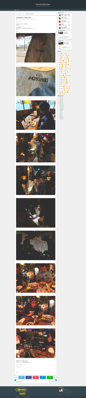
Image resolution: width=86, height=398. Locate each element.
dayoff (67, 60)
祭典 (63, 93)
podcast (66, 71)
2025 (60, 98)
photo (60, 71)
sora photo (61, 86)
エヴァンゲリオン (62, 90)
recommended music (63, 82)
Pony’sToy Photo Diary (43, 4)
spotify (68, 86)
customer (29, 19)
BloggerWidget (70, 39)
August (61, 110)
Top (17, 10)
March (60, 116)
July (60, 111)
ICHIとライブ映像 (66, 43)
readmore (64, 38)
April (60, 115)
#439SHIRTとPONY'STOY (23, 17)
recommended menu (63, 79)
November (61, 106)
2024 (60, 99)
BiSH (65, 53)
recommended (33, 19)
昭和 (67, 90)
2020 (60, 104)
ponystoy (61, 75)
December (61, 105)
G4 (65, 66)
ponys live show (65, 42)
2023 (60, 100)
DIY (60, 62)
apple (60, 53)
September (61, 109)
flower (61, 66)
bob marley (61, 55)
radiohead (67, 75)
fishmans (66, 64)
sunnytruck (61, 88)
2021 (60, 103)
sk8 (65, 84)
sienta (60, 84)
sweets (67, 88)
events (64, 62)
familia (60, 64)
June (60, 112)
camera (67, 55)
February (61, 117)
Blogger (28, 396)
